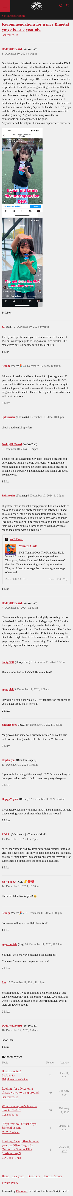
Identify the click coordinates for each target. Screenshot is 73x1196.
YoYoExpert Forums (13, 15)
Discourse (21, 1191)
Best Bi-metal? (11, 1071)
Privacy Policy (10, 1182)
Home (5, 1176)
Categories (18, 1176)
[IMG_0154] (22, 262)
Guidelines (34, 1176)
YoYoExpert (16, 539)
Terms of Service (52, 1176)
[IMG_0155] (22, 172)
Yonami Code (28, 546)
